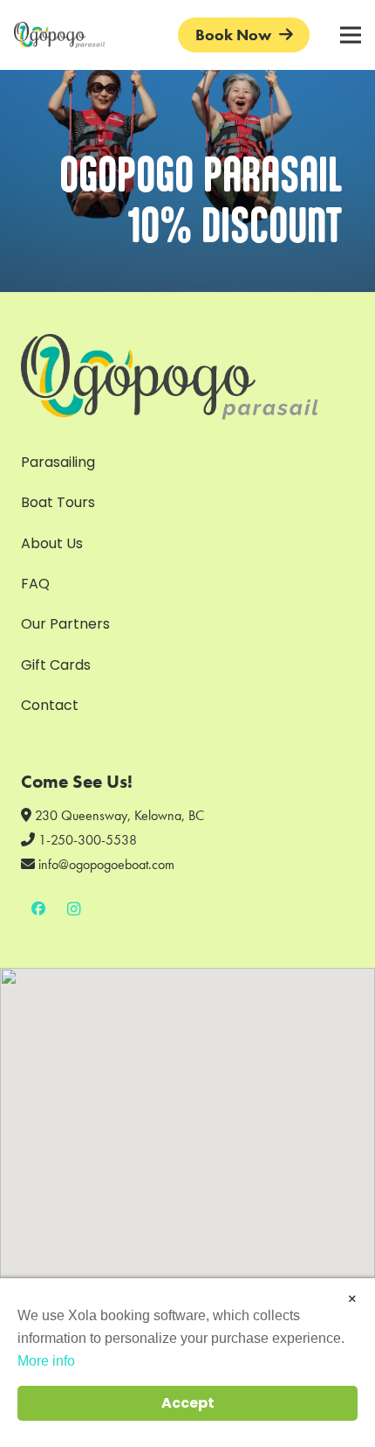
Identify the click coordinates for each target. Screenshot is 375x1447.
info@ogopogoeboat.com (106, 864)
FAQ (35, 584)
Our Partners (65, 624)
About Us (52, 543)
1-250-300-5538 (87, 840)
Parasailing (58, 462)
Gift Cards (56, 665)
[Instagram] (73, 908)
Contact (49, 705)
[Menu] (350, 35)
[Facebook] (38, 908)
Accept (188, 1403)
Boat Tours (58, 502)
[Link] (59, 35)
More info (46, 1360)
